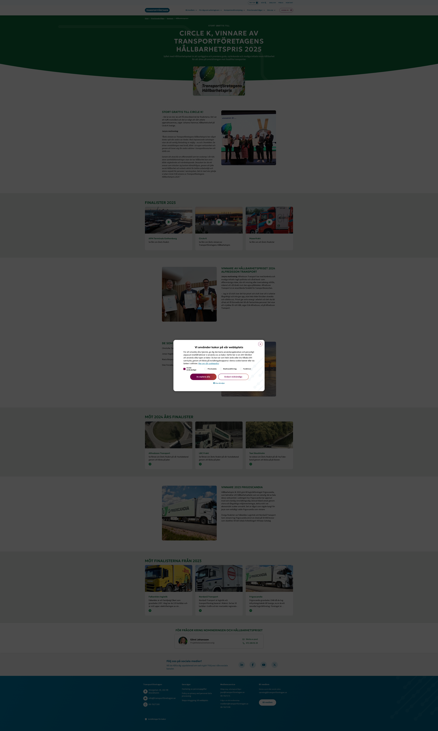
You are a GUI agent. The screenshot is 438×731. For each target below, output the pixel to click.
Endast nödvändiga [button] (233, 376)
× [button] (259, 343)
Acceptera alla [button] (203, 376)
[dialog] (219, 365)
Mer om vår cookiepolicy (208, 363)
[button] (219, 383)
